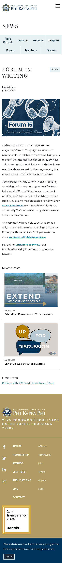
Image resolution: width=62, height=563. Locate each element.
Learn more (47, 549)
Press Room (38, 383)
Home (19, 11)
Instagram (4, 481)
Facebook (4, 447)
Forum (10, 50)
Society (51, 50)
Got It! (9, 556)
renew (41, 471)
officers (42, 446)
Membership (21, 454)
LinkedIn (4, 470)
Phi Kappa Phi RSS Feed (16, 383)
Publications (22, 480)
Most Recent (7, 40)
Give (15, 488)
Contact (19, 497)
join (40, 463)
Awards (23, 40)
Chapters (54, 40)
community (44, 454)
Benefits (38, 40)
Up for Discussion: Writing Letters (24, 364)
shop (41, 488)
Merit (51, 383)
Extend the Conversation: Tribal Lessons (28, 314)
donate (42, 480)
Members (31, 50)
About (17, 446)
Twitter (4, 458)
